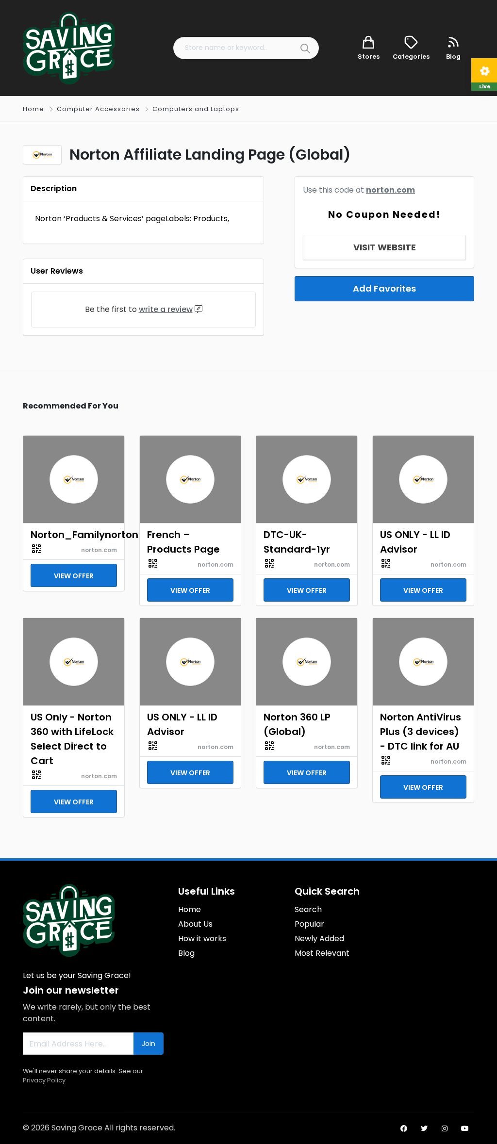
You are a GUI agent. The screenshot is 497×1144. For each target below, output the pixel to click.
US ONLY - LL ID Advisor (415, 542)
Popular (309, 924)
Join (148, 1043)
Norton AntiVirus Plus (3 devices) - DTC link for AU (420, 731)
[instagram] (444, 1128)
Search (308, 909)
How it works (202, 938)
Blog (186, 953)
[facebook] (404, 1128)
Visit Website (384, 247)
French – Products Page (183, 542)
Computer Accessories (98, 109)
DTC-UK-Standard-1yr (297, 542)
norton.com (390, 190)
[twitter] (424, 1128)
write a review (166, 309)
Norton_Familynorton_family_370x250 (74, 534)
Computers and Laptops (195, 109)
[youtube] (465, 1128)
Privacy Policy (44, 1080)
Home (33, 109)
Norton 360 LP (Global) (297, 724)
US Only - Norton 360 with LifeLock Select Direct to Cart (72, 739)
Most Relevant (322, 953)
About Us (195, 924)
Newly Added (319, 938)
